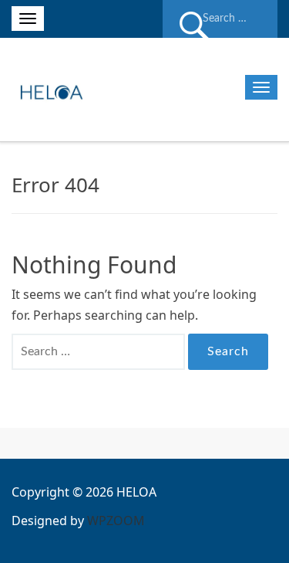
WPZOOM (116, 520)
